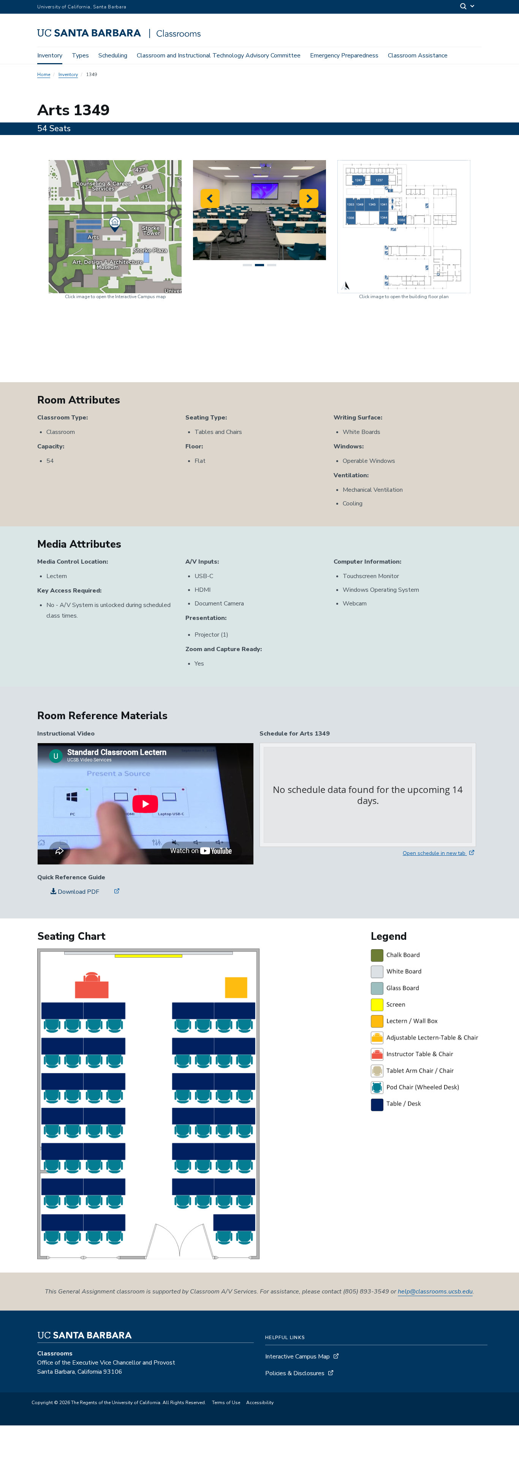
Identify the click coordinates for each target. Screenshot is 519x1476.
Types (80, 55)
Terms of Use (226, 1403)
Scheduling (112, 55)
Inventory (49, 55)
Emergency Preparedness (344, 55)
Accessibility (260, 1403)
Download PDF (77, 892)
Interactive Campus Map (297, 1356)
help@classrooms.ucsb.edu (435, 1291)
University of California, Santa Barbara (82, 7)
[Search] (468, 7)
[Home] (121, 36)
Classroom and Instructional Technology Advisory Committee (219, 55)
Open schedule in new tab (435, 853)
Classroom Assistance (418, 55)
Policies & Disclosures (294, 1373)
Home (43, 74)
